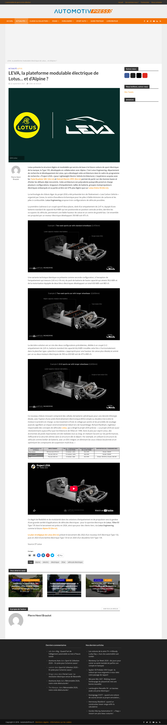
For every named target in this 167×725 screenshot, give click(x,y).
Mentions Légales (42, 722)
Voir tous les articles (110, 609)
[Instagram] (138, 75)
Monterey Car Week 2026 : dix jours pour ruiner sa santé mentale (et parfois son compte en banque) (25, 586)
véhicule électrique (75, 562)
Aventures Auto (55, 660)
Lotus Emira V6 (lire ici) (98, 188)
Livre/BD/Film (112, 21)
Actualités (20, 21)
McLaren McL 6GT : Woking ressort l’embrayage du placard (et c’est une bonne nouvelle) (103, 586)
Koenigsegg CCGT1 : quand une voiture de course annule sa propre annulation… (104, 696)
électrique (55, 562)
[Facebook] (126, 75)
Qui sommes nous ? (132, 2)
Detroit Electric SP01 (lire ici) (69, 179)
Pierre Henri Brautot (16, 178)
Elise (63, 562)
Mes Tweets (128, 92)
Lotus (19, 68)
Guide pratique (97, 21)
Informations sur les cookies (61, 722)
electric (46, 562)
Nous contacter (156, 2)
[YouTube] (144, 75)
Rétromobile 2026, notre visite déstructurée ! (64, 682)
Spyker (69, 580)
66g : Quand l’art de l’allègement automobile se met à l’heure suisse (64, 653)
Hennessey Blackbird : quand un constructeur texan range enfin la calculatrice (101, 704)
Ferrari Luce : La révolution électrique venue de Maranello (65, 675)
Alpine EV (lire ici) (49, 528)
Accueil (120, 2)
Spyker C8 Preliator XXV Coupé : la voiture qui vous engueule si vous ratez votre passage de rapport (64, 586)
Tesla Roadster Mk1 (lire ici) (42, 179)
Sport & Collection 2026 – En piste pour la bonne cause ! (64, 661)
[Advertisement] (83, 42)
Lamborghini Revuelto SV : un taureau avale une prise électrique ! (103, 689)
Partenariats (145, 2)
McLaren (108, 580)
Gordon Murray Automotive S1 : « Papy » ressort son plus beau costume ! (104, 712)
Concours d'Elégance (31, 580)
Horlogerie (67, 21)
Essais (54, 21)
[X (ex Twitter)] (132, 75)
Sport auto (81, 21)
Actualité (13, 68)
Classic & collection (39, 21)
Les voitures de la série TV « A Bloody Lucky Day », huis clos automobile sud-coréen (104, 653)
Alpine (37, 562)
